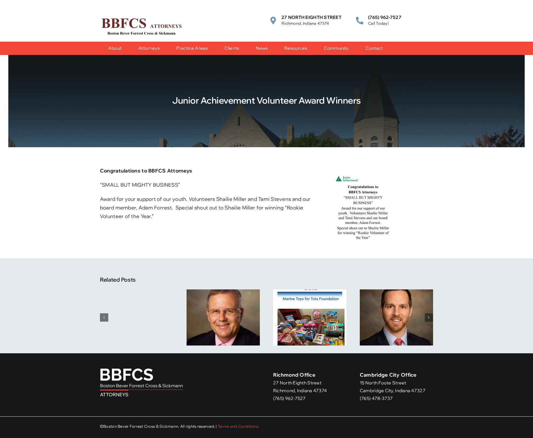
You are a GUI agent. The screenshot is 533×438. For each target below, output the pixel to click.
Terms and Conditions (238, 426)
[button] (104, 317)
